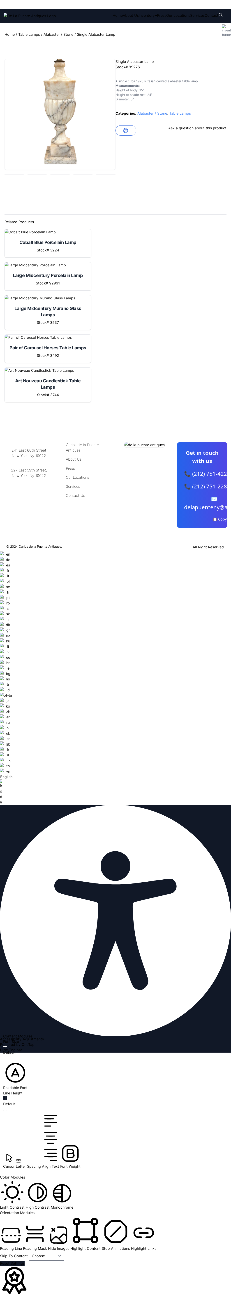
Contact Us (75, 495)
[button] (15, 1075)
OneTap (28, 1044)
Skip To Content (14, 1256)
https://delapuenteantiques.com (30, 490)
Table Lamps (29, 34)
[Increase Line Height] (5, 1098)
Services (197, 15)
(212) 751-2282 (71, 4)
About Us (131, 15)
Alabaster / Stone (58, 34)
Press (161, 15)
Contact (211, 15)
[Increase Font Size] (5, 1046)
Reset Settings (12, 1263)
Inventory (147, 15)
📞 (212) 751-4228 (207, 473)
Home (118, 15)
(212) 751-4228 (33, 4)
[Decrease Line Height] (5, 1110)
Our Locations (178, 15)
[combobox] (6, 678)
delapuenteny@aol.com (29, 497)
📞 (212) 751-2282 (207, 486)
